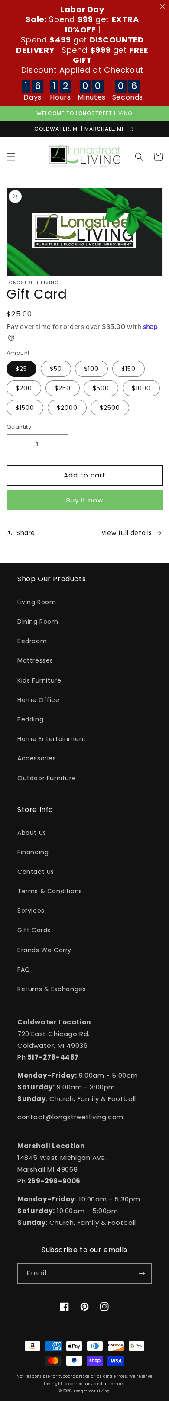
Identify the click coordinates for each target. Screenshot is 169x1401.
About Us (31, 832)
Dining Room (37, 621)
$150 (128, 368)
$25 (21, 368)
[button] (10, 156)
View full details (126, 532)
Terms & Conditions (49, 891)
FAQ (23, 969)
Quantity (18, 427)
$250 (63, 388)
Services (31, 910)
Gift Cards (34, 930)
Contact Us (35, 871)
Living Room (36, 602)
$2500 (110, 407)
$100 (91, 368)
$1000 (141, 388)
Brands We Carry (44, 950)
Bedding (30, 719)
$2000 (67, 407)
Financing (33, 852)
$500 (101, 388)
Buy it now (84, 500)
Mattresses (35, 660)
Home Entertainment (51, 738)
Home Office (38, 700)
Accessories (36, 758)
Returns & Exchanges (51, 989)
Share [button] (25, 532)
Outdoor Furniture (46, 778)
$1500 (25, 407)
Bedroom (32, 641)
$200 (24, 388)
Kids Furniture (39, 680)
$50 (56, 368)
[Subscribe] (141, 1273)
